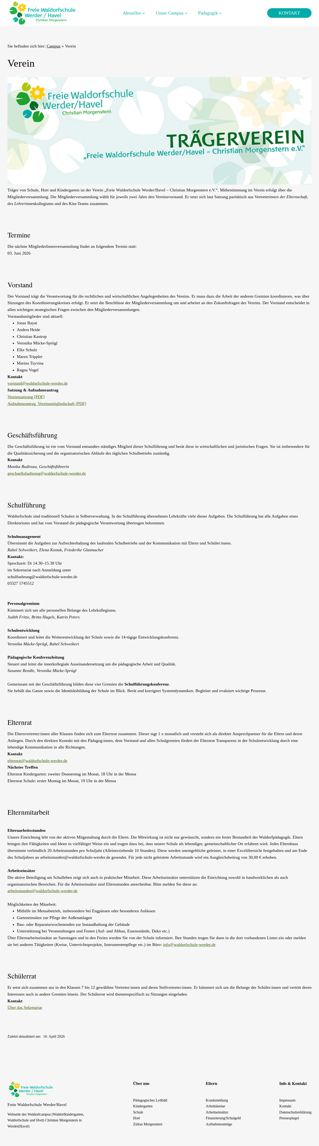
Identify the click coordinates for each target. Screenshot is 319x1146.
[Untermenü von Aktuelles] (143, 13)
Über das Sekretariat (24, 1007)
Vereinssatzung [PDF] (26, 396)
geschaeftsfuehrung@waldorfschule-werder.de (46, 473)
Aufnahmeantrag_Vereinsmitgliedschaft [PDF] (46, 403)
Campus (53, 46)
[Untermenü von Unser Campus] (186, 13)
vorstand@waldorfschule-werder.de (37, 383)
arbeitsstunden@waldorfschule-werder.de (42, 890)
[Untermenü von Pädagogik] (220, 13)
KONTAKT (289, 12)
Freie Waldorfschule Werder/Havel (37, 1104)
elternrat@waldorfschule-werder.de (37, 760)
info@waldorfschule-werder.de (189, 944)
